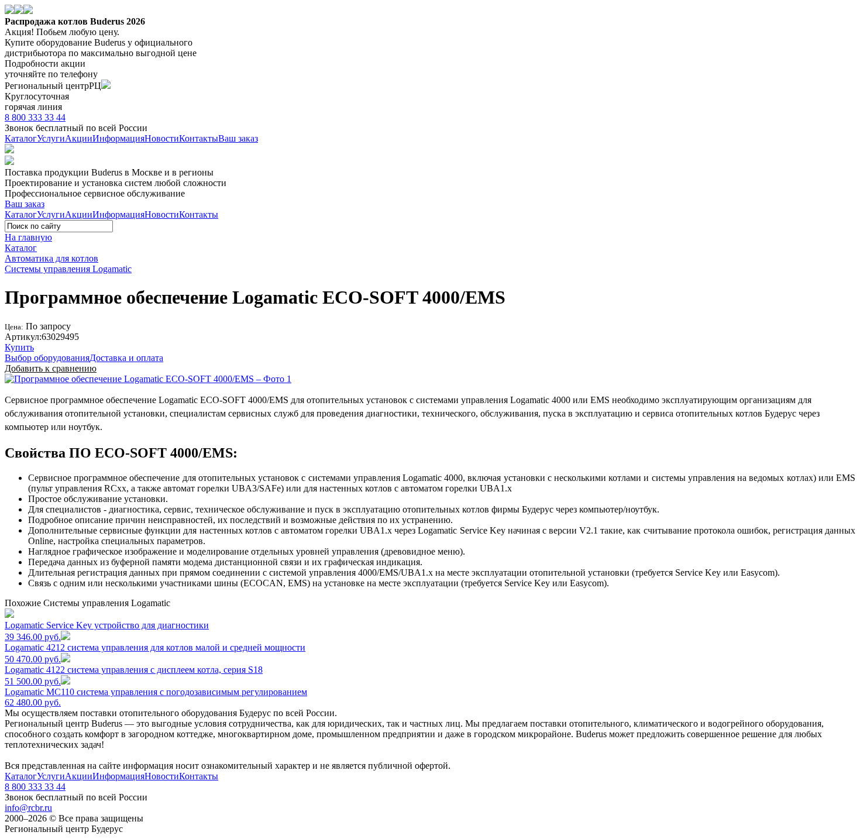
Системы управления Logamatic (68, 269)
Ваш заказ (238, 138)
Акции (78, 138)
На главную (28, 237)
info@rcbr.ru (28, 808)
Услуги (51, 138)
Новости (162, 138)
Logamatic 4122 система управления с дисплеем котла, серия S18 (134, 675)
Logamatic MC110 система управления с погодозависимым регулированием (156, 697)
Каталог (21, 138)
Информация (118, 138)
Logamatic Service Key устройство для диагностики (107, 631)
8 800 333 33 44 (35, 117)
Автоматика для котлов (51, 258)
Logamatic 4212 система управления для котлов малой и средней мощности (155, 653)
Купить (19, 347)
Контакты (198, 138)
